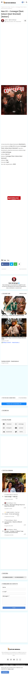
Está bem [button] (5, 672)
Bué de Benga (13, 283)
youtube (21, 428)
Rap (9, 7)
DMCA (11, 665)
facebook (9, 424)
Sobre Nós (5, 665)
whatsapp (21, 424)
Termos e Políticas (20, 665)
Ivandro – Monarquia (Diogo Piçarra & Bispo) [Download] (14, 505)
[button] (26, 2)
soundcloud (9, 431)
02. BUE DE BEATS (19, 577)
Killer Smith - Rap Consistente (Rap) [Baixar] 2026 (13, 338)
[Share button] (19, 264)
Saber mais (11, 669)
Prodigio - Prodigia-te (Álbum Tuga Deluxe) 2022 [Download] (13, 532)
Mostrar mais (23, 293)
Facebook (6, 264)
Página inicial (4, 7)
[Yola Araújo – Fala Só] (14, 482)
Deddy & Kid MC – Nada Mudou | (10, 361)
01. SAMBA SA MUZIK (8, 577)
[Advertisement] (14, 38)
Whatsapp (15, 264)
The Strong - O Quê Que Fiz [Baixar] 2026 (12, 315)
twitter (21, 431)
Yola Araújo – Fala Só (10, 496)
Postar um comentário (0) (14, 404)
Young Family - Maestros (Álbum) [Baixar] (13, 522)
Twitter (11, 264)
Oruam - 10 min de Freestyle (11, 514)
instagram (8, 428)
